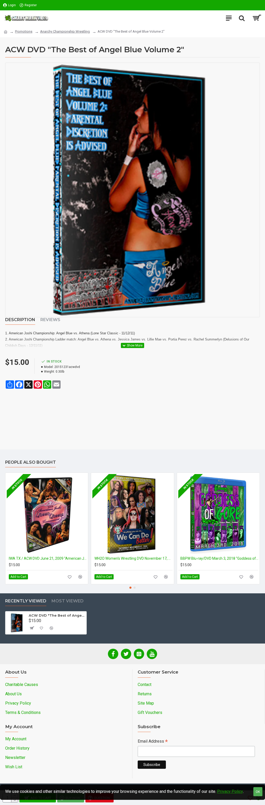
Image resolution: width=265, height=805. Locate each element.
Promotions (23, 31)
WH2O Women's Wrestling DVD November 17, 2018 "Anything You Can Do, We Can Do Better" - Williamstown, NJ (133, 558)
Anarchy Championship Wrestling (65, 31)
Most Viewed (67, 601)
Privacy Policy (230, 791)
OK (258, 792)
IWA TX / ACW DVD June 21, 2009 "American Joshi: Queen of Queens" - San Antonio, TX (48, 558)
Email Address (153, 741)
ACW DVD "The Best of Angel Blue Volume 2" (57, 615)
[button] (130, 588)
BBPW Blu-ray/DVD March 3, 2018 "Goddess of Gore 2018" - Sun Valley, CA (219, 558)
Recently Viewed (25, 601)
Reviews (50, 319)
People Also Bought (30, 462)
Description (20, 319)
